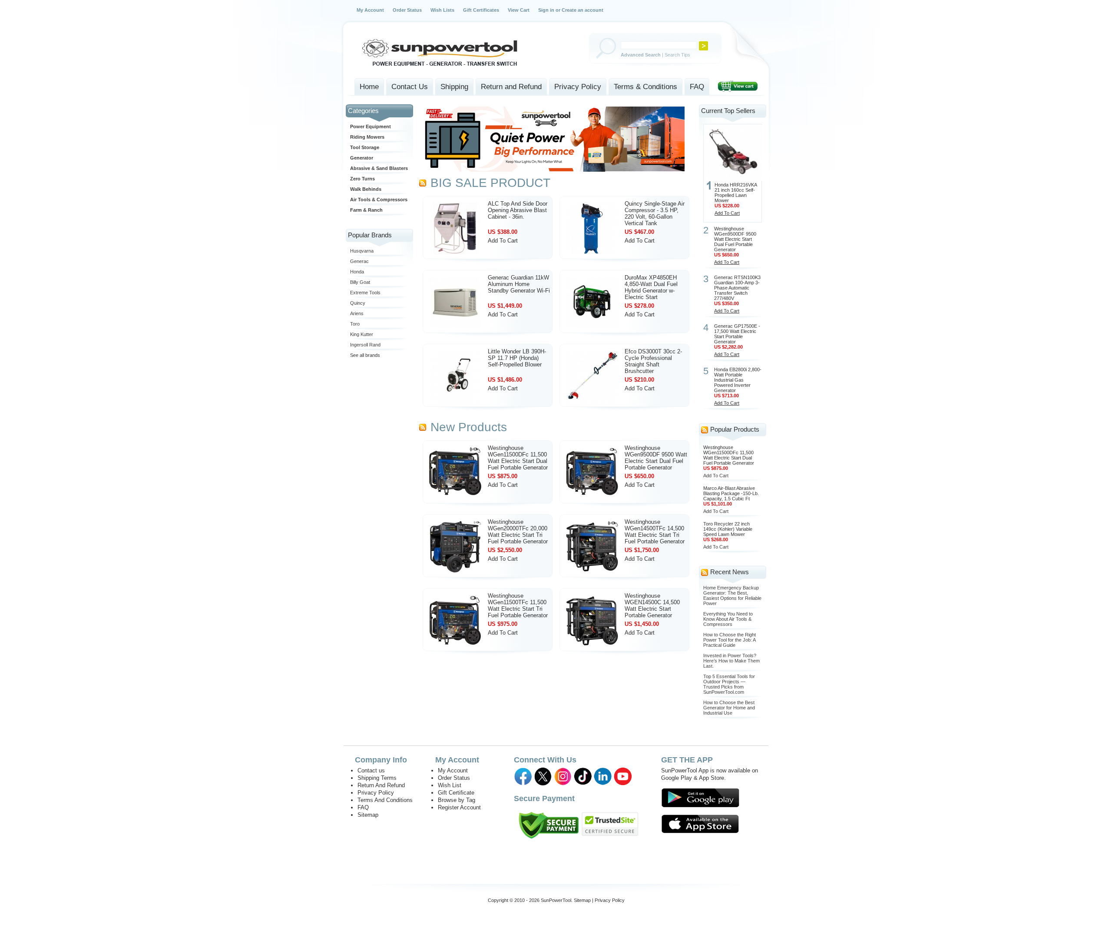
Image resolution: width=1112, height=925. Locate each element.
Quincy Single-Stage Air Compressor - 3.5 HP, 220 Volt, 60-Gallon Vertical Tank (655, 213)
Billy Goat (360, 282)
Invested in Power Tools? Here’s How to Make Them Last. (731, 661)
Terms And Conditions (385, 800)
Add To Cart (503, 240)
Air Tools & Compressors (378, 199)
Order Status (407, 10)
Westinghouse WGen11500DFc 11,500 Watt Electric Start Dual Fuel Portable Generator (518, 458)
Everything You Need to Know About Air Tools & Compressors (728, 619)
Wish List (449, 785)
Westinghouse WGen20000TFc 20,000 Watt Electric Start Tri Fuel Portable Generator (518, 532)
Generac (359, 261)
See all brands (365, 355)
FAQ (363, 807)
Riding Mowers (367, 137)
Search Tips (677, 54)
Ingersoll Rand (365, 344)
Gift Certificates (481, 10)
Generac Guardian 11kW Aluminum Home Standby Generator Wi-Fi (519, 284)
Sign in (546, 10)
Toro (355, 323)
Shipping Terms (377, 778)
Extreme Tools (365, 292)
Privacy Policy (375, 792)
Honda (357, 271)
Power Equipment (370, 126)
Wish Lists (442, 10)
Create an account (582, 10)
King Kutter (361, 334)
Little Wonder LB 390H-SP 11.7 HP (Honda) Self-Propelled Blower (517, 358)
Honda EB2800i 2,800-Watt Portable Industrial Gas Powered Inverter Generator (737, 380)
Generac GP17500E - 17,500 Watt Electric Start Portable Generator (737, 333)
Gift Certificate (456, 792)
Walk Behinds (365, 189)
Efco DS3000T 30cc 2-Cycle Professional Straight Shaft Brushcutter (653, 361)
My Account (370, 10)
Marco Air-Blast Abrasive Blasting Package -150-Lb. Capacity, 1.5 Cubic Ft (731, 493)
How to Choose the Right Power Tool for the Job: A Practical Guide (729, 640)
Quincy (357, 303)
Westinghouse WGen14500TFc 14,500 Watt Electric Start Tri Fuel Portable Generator (655, 532)
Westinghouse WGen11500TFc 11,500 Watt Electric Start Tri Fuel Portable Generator (518, 605)
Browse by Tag (456, 800)
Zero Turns (362, 178)
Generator (361, 157)
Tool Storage (364, 147)
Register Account (459, 807)
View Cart (519, 10)
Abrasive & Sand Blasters (379, 168)
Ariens (357, 313)
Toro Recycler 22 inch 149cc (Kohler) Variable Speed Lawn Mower (727, 529)
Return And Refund (381, 785)
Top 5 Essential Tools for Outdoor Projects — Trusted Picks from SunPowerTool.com (729, 684)
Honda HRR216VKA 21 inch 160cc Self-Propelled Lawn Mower (736, 192)
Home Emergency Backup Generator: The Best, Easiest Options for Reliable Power (732, 595)
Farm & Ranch (366, 210)
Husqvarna (362, 250)
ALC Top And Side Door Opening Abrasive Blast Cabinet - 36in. (517, 210)
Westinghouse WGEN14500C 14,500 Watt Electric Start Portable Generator (652, 605)
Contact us (371, 770)
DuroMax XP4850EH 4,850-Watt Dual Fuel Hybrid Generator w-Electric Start (651, 287)
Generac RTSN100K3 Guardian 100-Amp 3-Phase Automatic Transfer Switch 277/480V (737, 288)
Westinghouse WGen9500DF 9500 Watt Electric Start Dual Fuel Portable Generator (656, 458)
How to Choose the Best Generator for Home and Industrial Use (729, 707)
